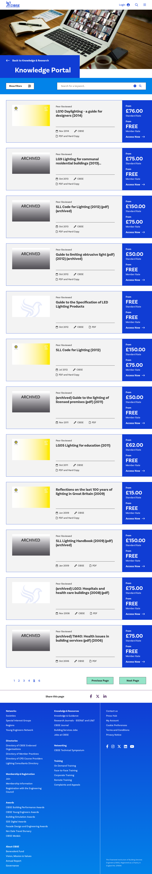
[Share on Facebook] (91, 696)
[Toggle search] (136, 4)
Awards (10, 802)
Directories (12, 740)
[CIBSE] (13, 5)
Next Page (133, 680)
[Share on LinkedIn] (104, 696)
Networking (60, 745)
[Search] (140, 86)
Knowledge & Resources (66, 711)
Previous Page (100, 680)
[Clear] (135, 86)
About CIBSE (12, 846)
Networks (11, 711)
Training (58, 761)
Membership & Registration (20, 774)
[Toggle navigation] (145, 5)
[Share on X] (97, 696)
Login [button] (122, 4)
